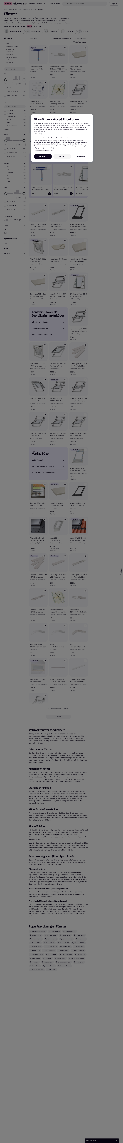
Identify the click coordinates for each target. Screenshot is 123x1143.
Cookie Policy (38, 134)
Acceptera (43, 156)
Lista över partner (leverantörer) (43, 150)
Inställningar (81, 156)
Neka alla (62, 156)
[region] (62, 138)
